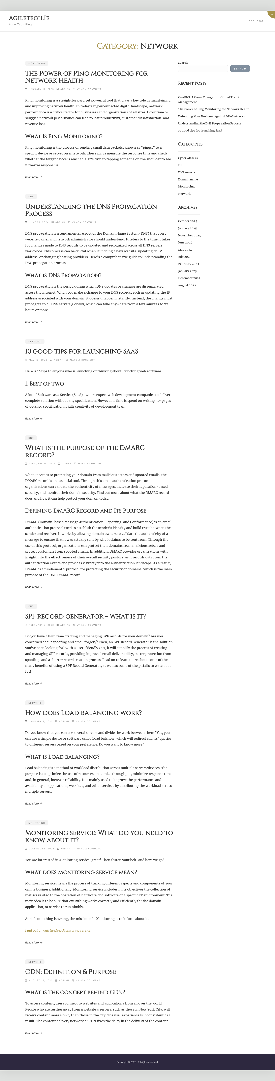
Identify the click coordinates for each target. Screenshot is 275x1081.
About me (256, 21)
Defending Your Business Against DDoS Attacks (211, 116)
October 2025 (187, 221)
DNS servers (186, 172)
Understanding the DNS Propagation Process (91, 210)
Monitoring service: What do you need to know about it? (99, 836)
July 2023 (184, 257)
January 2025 (187, 228)
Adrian (65, 89)
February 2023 (188, 264)
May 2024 (185, 250)
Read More (32, 177)
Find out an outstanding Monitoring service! (58, 930)
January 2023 (187, 271)
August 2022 (187, 285)
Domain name (188, 179)
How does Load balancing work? (83, 712)
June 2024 (185, 242)
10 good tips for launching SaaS (81, 351)
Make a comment (89, 89)
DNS (31, 196)
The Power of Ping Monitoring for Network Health (86, 77)
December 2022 (189, 278)
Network (34, 341)
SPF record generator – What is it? (85, 616)
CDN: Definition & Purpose (70, 971)
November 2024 (189, 235)
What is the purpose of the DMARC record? (85, 451)
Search (183, 62)
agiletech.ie (29, 18)
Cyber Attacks (188, 158)
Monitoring (36, 63)
